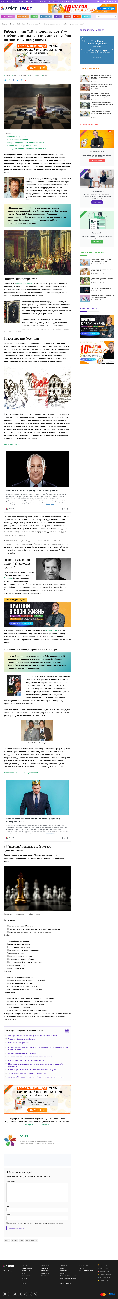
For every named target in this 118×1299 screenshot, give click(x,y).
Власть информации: (12, 444)
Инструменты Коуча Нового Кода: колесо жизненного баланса (101, 85)
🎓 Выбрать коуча (104, 1268)
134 (103, 282)
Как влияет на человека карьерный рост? (21, 773)
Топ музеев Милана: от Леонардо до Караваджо (27, 1073)
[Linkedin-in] (113, 2)
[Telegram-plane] (107, 2)
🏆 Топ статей (102, 1265)
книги (21, 1240)
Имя (8, 1206)
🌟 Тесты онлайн (103, 1280)
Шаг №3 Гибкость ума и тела (19, 1043)
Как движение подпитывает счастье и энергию (26, 1060)
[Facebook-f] (101, 2)
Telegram (45, 1125)
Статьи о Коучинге (7, 16)
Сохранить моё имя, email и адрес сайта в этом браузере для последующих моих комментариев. (35, 1223)
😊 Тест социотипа (104, 1274)
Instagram (29, 1125)
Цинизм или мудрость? (16, 136)
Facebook (37, 1125)
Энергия (34, 16)
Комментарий (11, 1181)
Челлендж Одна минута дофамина (21, 1039)
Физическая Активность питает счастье (23, 1053)
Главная (4, 24)
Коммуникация (45, 16)
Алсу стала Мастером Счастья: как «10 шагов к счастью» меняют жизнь (36, 1077)
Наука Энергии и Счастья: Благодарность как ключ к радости (32, 1070)
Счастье (76, 16)
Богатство (58, 16)
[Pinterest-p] (116, 2)
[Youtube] (98, 2)
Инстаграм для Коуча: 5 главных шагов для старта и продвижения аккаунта (101, 77)
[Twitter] (104, 2)
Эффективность (22, 16)
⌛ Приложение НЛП (104, 1277)
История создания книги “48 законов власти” (26, 143)
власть (7, 1240)
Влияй (12, 24)
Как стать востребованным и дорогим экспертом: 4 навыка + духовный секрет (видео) (101, 95)
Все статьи (87, 16)
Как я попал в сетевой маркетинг (101, 288)
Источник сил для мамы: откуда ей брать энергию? (102, 279)
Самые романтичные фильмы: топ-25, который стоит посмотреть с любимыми (102, 113)
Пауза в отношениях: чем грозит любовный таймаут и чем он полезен (102, 103)
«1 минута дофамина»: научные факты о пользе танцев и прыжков (34, 1035)
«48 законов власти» (24, 283)
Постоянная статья (32, 1240)
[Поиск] (115, 16)
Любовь (67, 16)
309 (103, 264)
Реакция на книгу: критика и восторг (22, 146)
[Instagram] (110, 2)
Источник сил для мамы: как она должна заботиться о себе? (101, 260)
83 (102, 300)
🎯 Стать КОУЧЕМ (103, 1271)
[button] (5, 80)
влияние (14, 1240)
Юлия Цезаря (51, 630)
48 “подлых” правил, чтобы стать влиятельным (26, 149)
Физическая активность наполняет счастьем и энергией (30, 1057)
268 (103, 273)
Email (8, 1214)
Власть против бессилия (17, 139)
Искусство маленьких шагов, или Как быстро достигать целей (102, 296)
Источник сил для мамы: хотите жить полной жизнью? (102, 269)
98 (102, 290)
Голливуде (8, 578)
